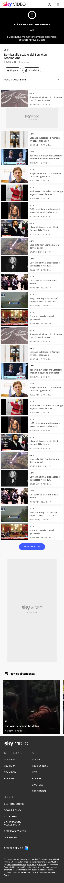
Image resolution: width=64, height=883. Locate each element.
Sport (7, 50)
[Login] (50, 4)
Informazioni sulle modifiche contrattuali (38, 862)
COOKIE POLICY (12, 810)
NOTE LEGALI (11, 816)
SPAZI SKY (37, 785)
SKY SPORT (10, 759)
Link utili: (9, 797)
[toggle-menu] (58, 4)
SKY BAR (37, 778)
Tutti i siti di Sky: (13, 753)
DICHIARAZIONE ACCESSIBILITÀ (12, 823)
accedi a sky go (13, 848)
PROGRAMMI (39, 791)
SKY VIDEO (10, 772)
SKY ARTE (9, 778)
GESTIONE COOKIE (14, 804)
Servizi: (36, 753)
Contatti (42, 864)
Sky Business (40, 766)
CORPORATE (10, 837)
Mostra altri (32, 546)
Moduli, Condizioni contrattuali (45, 859)
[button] (12, 70)
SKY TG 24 (9, 766)
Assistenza (31, 864)
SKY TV (36, 759)
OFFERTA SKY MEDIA (15, 831)
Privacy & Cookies (11, 862)
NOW (35, 772)
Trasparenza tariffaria (16, 864)
